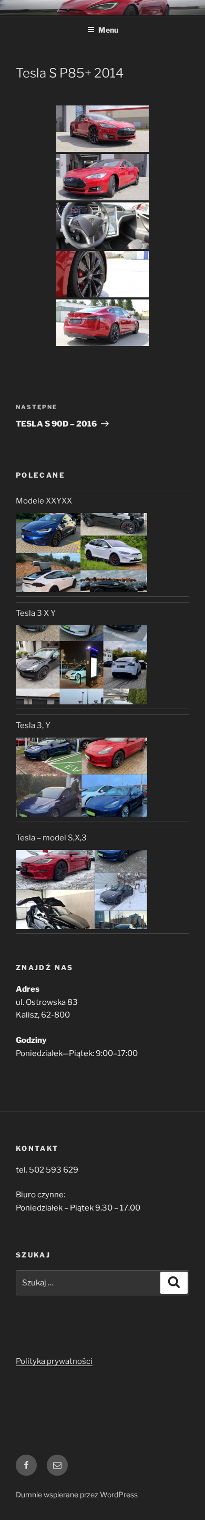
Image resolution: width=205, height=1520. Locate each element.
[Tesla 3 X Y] (81, 664)
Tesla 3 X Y (36, 613)
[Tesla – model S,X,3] (81, 889)
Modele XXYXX (44, 501)
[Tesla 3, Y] (81, 777)
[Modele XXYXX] (81, 552)
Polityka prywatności (54, 1361)
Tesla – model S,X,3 (51, 838)
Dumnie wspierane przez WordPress (77, 1494)
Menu (108, 29)
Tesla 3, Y (33, 725)
